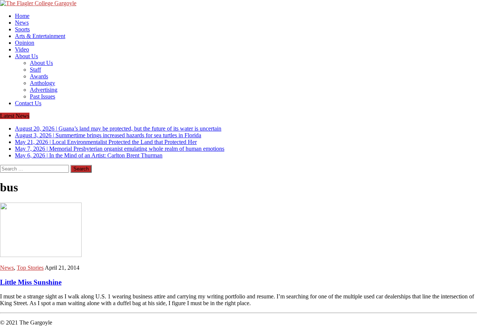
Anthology (42, 83)
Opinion (24, 43)
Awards (39, 76)
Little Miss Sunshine (30, 282)
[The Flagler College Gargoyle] (238, 3)
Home (22, 16)
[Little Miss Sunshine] (41, 255)
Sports (22, 29)
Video (22, 49)
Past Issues (42, 96)
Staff (35, 69)
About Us (26, 56)
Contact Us (28, 103)
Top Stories (30, 267)
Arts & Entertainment (40, 36)
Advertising (43, 90)
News (22, 22)
